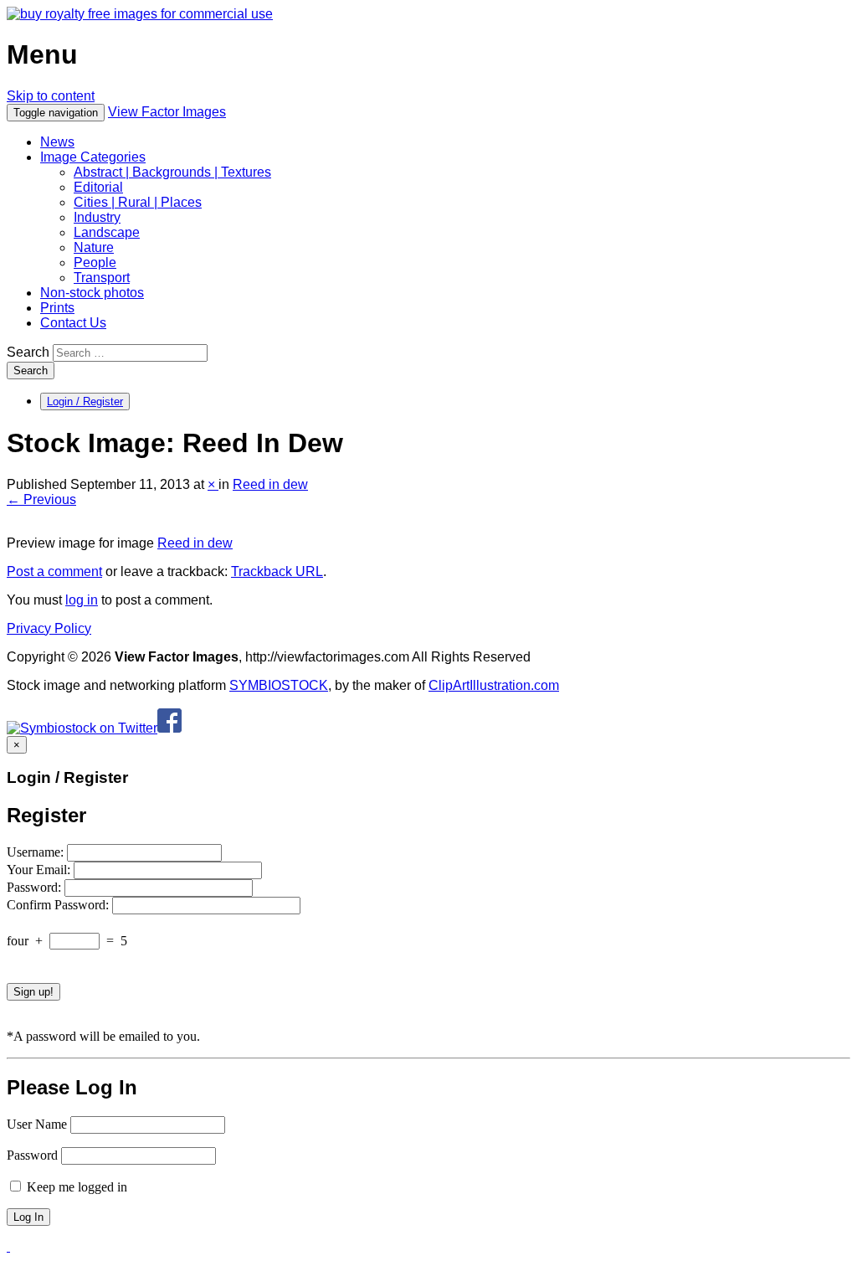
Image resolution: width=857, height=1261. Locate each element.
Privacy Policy (49, 628)
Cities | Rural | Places (138, 202)
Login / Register (85, 401)
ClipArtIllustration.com (493, 685)
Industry (97, 217)
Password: (35, 887)
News (57, 142)
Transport (102, 277)
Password (32, 1155)
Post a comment (54, 571)
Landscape (107, 232)
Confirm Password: (59, 905)
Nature (94, 247)
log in (81, 600)
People (95, 262)
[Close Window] (8, 1246)
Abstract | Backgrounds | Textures (172, 172)
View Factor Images (167, 112)
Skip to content (51, 96)
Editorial (98, 187)
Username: (37, 852)
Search (28, 352)
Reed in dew (270, 484)
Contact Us (73, 323)
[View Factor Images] (140, 14)
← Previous (41, 499)
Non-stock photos (92, 293)
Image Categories (93, 157)
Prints (57, 308)
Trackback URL (277, 571)
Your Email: (40, 869)
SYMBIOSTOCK (278, 685)
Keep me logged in (75, 1187)
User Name (37, 1124)
